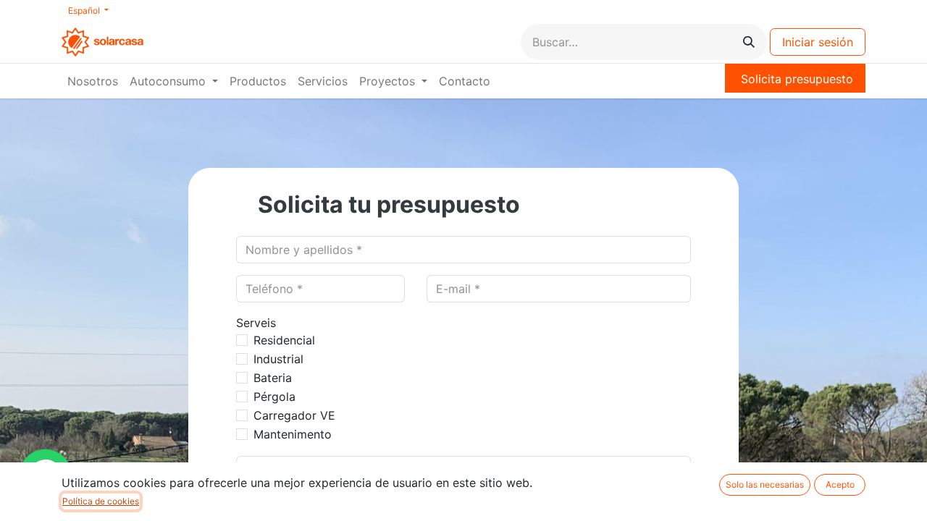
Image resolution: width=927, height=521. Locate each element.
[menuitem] (93, 81)
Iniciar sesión (817, 42)
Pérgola (274, 396)
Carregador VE (294, 415)
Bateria (272, 377)
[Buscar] (749, 42)
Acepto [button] (840, 484)
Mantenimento (292, 434)
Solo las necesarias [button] (765, 484)
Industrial (278, 359)
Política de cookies (100, 501)
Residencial (284, 340)
